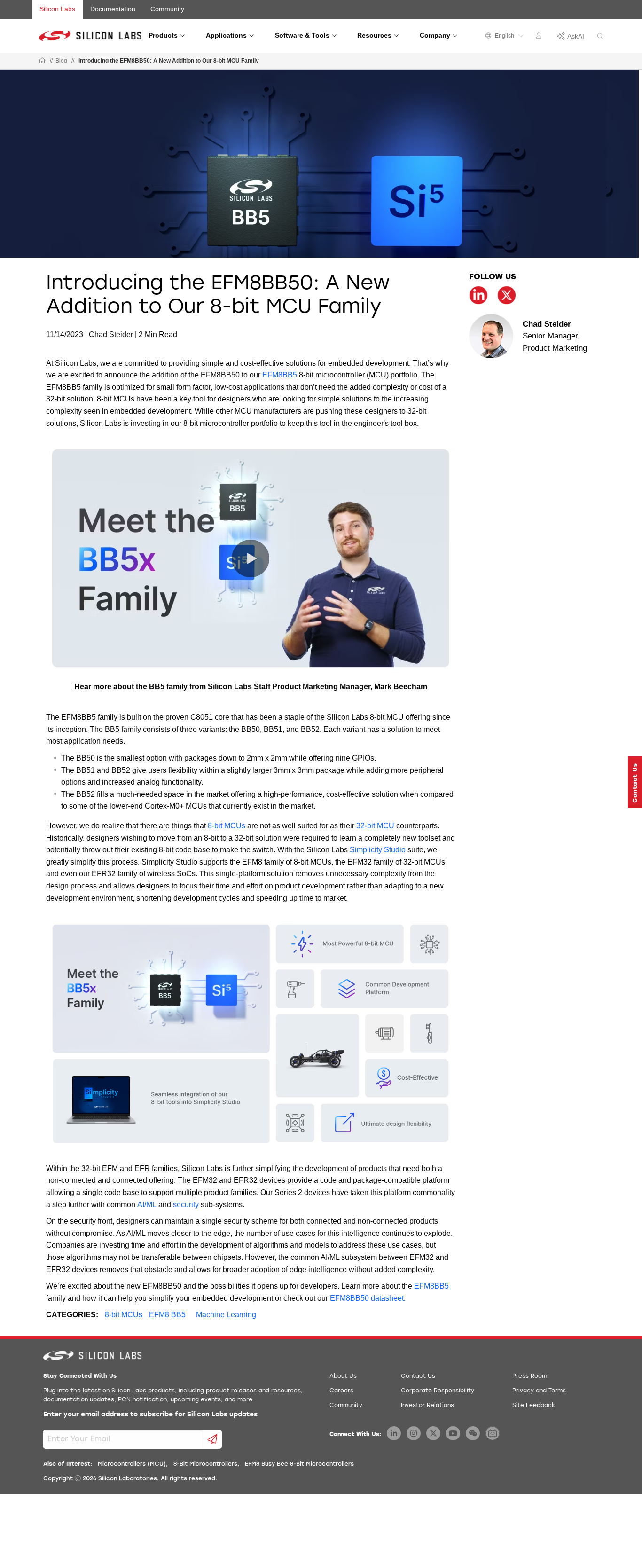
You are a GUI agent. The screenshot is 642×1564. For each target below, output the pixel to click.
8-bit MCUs (226, 826)
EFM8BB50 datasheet (367, 1298)
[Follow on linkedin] (478, 295)
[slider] (65, 665)
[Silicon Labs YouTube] (453, 1433)
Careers (341, 1391)
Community (167, 9)
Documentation (112, 9)
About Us (343, 1376)
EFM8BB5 (279, 375)
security (186, 1205)
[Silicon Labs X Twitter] (433, 1433)
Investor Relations (427, 1405)
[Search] (600, 36)
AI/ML (147, 1205)
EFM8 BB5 (167, 1315)
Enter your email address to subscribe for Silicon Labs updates (150, 1414)
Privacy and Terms (539, 1391)
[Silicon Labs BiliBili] (492, 1433)
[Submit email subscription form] (213, 1439)
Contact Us (418, 1376)
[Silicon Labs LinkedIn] (394, 1433)
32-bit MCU (375, 826)
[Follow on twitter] (506, 295)
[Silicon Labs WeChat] (473, 1433)
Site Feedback (533, 1405)
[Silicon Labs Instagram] (414, 1433)
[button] (54, 665)
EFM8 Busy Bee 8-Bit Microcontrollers (299, 1464)
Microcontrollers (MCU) (132, 1464)
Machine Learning (226, 1315)
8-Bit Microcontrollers (205, 1464)
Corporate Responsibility (437, 1391)
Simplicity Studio (378, 850)
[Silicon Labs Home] (42, 61)
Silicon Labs (57, 9)
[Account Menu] (540, 37)
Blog (61, 60)
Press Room (529, 1376)
